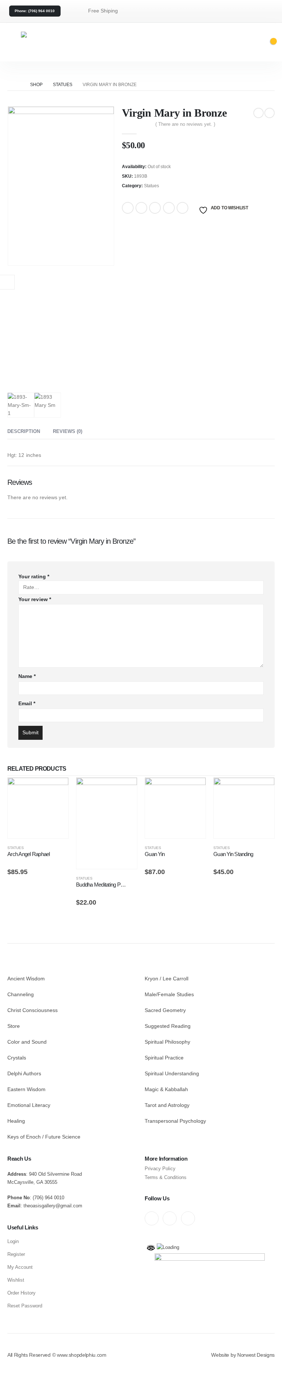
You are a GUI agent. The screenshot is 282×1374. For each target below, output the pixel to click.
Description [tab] (23, 431)
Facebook (128, 208)
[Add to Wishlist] (65, 849)
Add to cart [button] (56, 789)
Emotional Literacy (28, 1105)
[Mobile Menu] (12, 42)
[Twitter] (170, 1218)
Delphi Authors (24, 1073)
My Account (20, 1267)
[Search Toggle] (230, 42)
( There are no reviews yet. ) (185, 124)
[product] (38, 808)
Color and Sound (27, 1042)
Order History (21, 1293)
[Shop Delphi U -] (57, 42)
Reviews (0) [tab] (67, 431)
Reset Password (24, 1306)
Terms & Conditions (166, 1177)
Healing (16, 1121)
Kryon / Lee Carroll (166, 978)
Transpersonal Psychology (175, 1121)
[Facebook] (152, 1218)
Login (13, 1241)
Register (16, 1254)
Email (182, 208)
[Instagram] (188, 1218)
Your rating (33, 576)
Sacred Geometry (165, 1010)
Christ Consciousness (32, 1010)
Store (13, 1026)
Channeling (20, 994)
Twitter (141, 208)
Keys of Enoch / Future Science (43, 1137)
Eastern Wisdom (26, 1089)
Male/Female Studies (169, 994)
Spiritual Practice (164, 1058)
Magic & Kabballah (166, 1089)
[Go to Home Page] (17, 85)
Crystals (16, 1058)
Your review (34, 599)
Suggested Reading (168, 1026)
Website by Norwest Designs (243, 1355)
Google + (169, 208)
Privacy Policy (160, 1168)
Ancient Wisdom (26, 978)
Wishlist (15, 1280)
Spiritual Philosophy (167, 1042)
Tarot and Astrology (167, 1105)
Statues (151, 185)
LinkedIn (155, 208)
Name (27, 676)
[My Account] (246, 42)
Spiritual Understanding (172, 1073)
